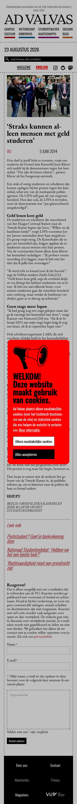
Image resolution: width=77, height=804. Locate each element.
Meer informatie (29, 429)
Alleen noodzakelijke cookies (33, 441)
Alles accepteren (26, 454)
